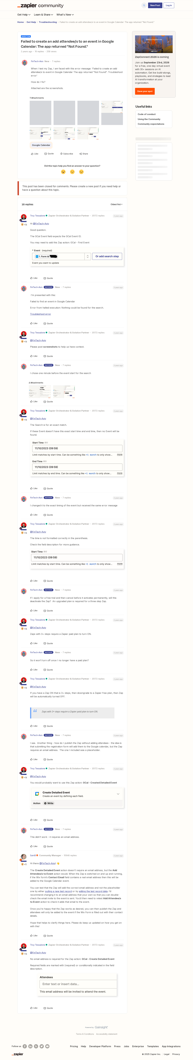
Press (117, 1046)
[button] (155, 5)
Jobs (126, 1046)
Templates (153, 1046)
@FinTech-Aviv (41, 223)
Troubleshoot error (40, 314)
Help (83, 1046)
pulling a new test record (58, 891)
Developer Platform (100, 1046)
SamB (33, 855)
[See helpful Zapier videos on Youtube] (47, 1046)
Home (20, 22)
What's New (64, 14)
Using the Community (149, 119)
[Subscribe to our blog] (36, 1046)
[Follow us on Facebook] (25, 1046)
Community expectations (151, 124)
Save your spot (144, 91)
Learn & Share (42, 14)
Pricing (74, 1046)
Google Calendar (41, 145)
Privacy (176, 1054)
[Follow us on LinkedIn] (30, 1046)
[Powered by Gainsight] (96, 1028)
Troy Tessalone (37, 215)
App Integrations (171, 1046)
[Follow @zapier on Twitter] (42, 1046)
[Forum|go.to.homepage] (41, 5)
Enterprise (138, 1046)
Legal (166, 1054)
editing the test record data (93, 891)
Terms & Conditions (85, 1034)
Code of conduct (147, 114)
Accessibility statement (106, 1034)
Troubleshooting (48, 22)
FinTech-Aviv (37, 61)
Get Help (22, 14)
